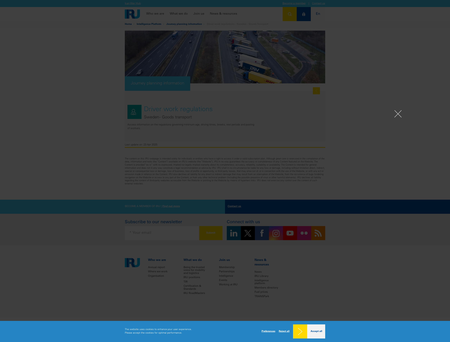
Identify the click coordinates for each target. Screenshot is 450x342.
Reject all (284, 331)
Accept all (316, 331)
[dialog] (225, 331)
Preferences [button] (268, 331)
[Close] (398, 114)
